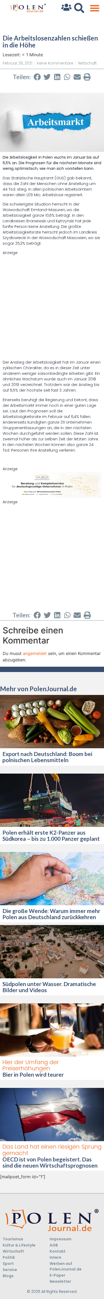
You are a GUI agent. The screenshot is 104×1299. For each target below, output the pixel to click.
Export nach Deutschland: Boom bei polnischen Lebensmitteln (47, 756)
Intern (55, 1257)
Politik (9, 1257)
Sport (8, 1263)
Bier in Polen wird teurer (33, 1074)
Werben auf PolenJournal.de (66, 1266)
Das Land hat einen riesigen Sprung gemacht (52, 1150)
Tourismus (13, 1239)
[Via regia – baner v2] (52, 496)
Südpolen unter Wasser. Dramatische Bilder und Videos (49, 986)
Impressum (60, 1239)
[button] (94, 8)
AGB (54, 1245)
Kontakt (58, 1251)
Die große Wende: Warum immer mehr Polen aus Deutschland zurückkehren (51, 913)
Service (10, 1269)
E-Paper (57, 1275)
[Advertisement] (52, 308)
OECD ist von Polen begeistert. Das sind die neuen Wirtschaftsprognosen (50, 1162)
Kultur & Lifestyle (19, 1245)
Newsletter (60, 1281)
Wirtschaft (87, 63)
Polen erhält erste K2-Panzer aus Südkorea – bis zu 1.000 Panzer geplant (51, 835)
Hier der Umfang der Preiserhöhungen (30, 1065)
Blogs (8, 1275)
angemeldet (35, 653)
